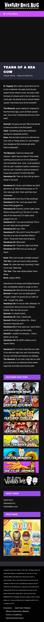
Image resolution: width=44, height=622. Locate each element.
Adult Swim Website (23, 608)
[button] (11, 14)
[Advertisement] (22, 39)
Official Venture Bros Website (17, 611)
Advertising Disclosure (15, 618)
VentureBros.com (11, 507)
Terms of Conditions (14, 615)
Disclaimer (8, 608)
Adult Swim (8, 500)
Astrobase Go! (9, 503)
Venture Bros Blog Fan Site (17, 570)
